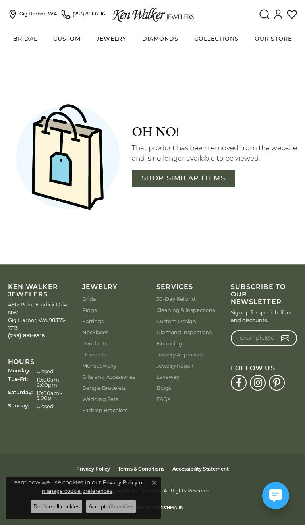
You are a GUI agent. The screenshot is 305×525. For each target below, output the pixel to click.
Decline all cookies (56, 506)
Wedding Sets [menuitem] (100, 399)
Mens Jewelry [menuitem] (99, 365)
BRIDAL (25, 39)
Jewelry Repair (174, 365)
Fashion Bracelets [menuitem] (104, 410)
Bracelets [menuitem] (94, 354)
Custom (67, 39)
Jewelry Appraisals (179, 354)
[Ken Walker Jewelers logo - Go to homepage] (152, 14)
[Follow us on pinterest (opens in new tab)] (277, 383)
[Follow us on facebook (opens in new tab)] (239, 383)
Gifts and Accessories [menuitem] (108, 377)
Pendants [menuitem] (94, 343)
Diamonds (160, 39)
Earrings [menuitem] (93, 321)
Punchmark (168, 508)
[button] (264, 14)
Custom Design (176, 321)
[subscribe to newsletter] (285, 338)
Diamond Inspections (184, 332)
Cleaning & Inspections (185, 310)
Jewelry (111, 39)
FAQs (163, 399)
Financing (169, 343)
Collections (216, 39)
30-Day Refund (175, 299)
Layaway (167, 377)
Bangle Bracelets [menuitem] (104, 388)
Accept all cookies (111, 506)
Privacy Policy (93, 469)
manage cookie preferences (77, 491)
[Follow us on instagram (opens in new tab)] (258, 383)
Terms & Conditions (141, 469)
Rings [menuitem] (89, 310)
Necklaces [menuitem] (95, 332)
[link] (32, 14)
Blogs (163, 388)
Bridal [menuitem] (89, 299)
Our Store (273, 39)
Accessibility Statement (200, 469)
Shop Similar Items (184, 178)
